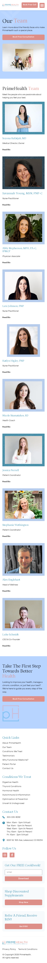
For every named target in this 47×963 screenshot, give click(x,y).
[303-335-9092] (3, 817)
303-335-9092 (13, 817)
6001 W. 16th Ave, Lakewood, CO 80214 (25, 840)
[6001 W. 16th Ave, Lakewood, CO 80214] (3, 840)
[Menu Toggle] (42, 5)
